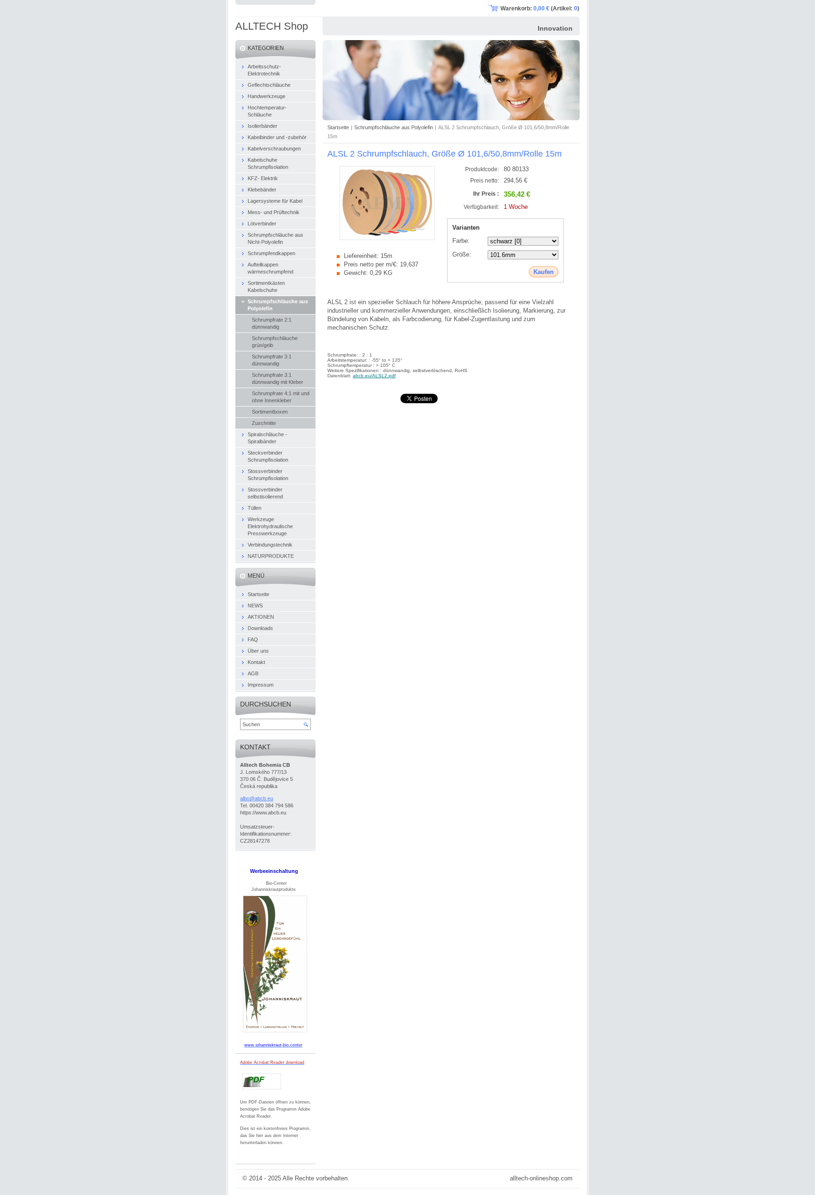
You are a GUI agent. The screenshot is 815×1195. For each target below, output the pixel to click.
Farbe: (461, 240)
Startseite (338, 127)
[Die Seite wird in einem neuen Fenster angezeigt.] (387, 237)
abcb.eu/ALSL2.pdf (374, 375)
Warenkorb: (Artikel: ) (539, 8)
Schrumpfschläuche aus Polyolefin (393, 127)
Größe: (461, 254)
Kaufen (543, 271)
